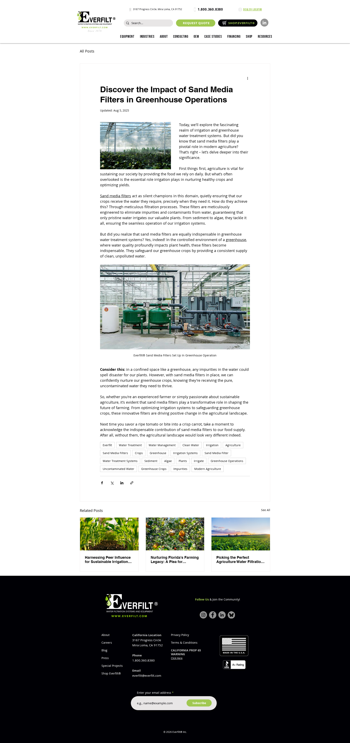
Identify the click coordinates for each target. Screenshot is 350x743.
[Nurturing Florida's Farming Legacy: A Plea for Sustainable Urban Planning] (175, 534)
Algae (168, 461)
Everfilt (107, 445)
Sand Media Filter (216, 453)
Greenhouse (158, 453)
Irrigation (212, 445)
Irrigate (199, 461)
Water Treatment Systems (120, 461)
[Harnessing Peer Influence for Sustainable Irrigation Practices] (109, 534)
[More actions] (247, 78)
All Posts (87, 51)
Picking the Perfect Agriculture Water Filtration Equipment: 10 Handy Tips (239, 559)
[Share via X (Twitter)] (112, 483)
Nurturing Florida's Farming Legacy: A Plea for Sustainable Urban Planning (175, 559)
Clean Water (190, 445)
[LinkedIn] (264, 23)
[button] (147, 36)
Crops (139, 453)
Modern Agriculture (207, 469)
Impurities (180, 469)
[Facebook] (212, 615)
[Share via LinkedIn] (122, 483)
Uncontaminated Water (118, 469)
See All (265, 510)
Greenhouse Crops (153, 469)
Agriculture (233, 445)
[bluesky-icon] (231, 615)
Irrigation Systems (185, 453)
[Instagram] (203, 615)
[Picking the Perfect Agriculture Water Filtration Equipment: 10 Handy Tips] (240, 534)
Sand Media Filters (115, 453)
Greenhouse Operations (227, 461)
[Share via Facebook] (102, 483)
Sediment (150, 461)
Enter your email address (154, 692)
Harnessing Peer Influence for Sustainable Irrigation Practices (108, 559)
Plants (183, 461)
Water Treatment (130, 445)
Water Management (162, 445)
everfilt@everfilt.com (146, 675)
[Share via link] (132, 483)
